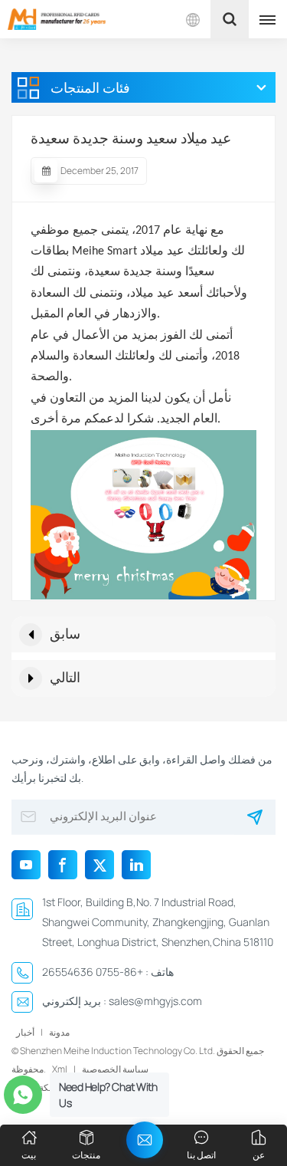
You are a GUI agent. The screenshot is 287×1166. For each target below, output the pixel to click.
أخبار (25, 1032)
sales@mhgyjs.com (155, 1001)
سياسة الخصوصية (115, 1069)
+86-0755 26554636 (92, 971)
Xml (59, 1069)
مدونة (59, 1032)
